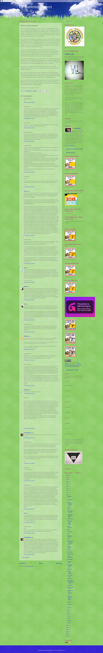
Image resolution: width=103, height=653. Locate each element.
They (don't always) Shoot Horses (69, 522)
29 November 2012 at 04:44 (29, 533)
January (69, 622)
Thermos (69, 507)
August (69, 607)
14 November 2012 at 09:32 (29, 299)
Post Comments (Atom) (29, 566)
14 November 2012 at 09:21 (29, 282)
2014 (67, 490)
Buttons (68, 529)
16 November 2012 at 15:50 (29, 509)
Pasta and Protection (69, 556)
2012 (67, 494)
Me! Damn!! (69, 531)
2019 (67, 479)
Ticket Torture (70, 518)
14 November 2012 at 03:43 (29, 127)
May (69, 614)
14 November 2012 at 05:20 (29, 172)
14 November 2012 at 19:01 (29, 385)
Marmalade (69, 569)
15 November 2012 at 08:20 (29, 463)
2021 (67, 475)
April (69, 616)
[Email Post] (40, 91)
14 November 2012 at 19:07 (29, 393)
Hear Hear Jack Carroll (70, 588)
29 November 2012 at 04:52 (29, 554)
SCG (25, 513)
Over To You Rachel (69, 576)
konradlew (54, 650)
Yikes (68, 539)
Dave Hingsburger (27, 432)
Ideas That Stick (69, 562)
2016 (67, 486)
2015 (67, 488)
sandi (25, 267)
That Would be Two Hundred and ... (70, 592)
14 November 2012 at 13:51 (29, 332)
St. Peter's (69, 509)
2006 (67, 636)
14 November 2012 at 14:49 (29, 360)
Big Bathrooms (70, 554)
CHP (68, 533)
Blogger (63, 650)
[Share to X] (45, 91)
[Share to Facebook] (46, 91)
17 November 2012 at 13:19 (29, 522)
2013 (67, 492)
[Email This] (42, 91)
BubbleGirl (26, 336)
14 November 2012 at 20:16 (29, 428)
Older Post (59, 563)
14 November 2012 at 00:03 (29, 102)
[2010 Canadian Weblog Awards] (80, 316)
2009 (67, 629)
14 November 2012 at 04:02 (29, 141)
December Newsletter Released (69, 504)
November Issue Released (69, 572)
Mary (25, 304)
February (69, 620)
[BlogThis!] (43, 91)
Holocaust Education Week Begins (69, 597)
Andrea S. (26, 191)
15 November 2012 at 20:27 (29, 480)
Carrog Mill (69, 585)
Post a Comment (25, 557)
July (68, 609)
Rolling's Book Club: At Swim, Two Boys (70, 542)
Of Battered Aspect (35, 6)
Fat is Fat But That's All (69, 511)
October (69, 602)
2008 (67, 631)
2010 (67, 627)
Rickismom (26, 389)
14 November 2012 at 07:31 (29, 235)
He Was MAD (70, 559)
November (70, 499)
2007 (67, 633)
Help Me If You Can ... (69, 536)
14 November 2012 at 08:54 (29, 263)
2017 (67, 483)
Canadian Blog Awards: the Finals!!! (70, 582)
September (70, 604)
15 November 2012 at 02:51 (29, 437)
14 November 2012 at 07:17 (29, 187)
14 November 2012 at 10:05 (29, 320)
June (69, 612)
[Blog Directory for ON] (67, 642)
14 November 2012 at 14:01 (29, 349)
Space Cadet (69, 552)
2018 (67, 481)
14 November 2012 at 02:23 (29, 118)
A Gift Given (69, 578)
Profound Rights (69, 547)
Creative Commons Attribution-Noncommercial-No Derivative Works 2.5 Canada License (73, 365)
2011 (67, 625)
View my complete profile (70, 145)
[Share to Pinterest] (47, 91)
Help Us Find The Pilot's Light (69, 566)
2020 (67, 477)
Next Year (69, 550)
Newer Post (22, 563)
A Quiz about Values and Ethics (69, 515)
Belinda (25, 286)
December (70, 496)
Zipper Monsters (69, 527)
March (69, 618)
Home (41, 563)
